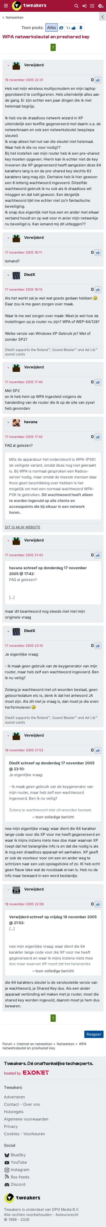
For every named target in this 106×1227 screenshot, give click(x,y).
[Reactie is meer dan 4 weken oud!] (24, 80)
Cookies (11, 1133)
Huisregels (13, 1111)
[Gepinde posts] (80, 27)
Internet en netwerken (34, 1044)
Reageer (94, 1034)
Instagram (20, 1169)
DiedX (29, 274)
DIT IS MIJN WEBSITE (22, 527)
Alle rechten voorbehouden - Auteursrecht (41, 1214)
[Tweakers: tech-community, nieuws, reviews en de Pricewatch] (29, 6)
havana (30, 421)
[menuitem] (76, 6)
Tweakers (12, 1209)
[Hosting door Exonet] (26, 1073)
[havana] (16, 423)
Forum (7, 1044)
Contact (11, 1104)
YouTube (19, 1162)
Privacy (11, 1126)
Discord (18, 1184)
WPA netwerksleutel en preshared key (44, 1046)
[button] (6, 6)
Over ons (31, 1104)
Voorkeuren (34, 1133)
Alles (51, 27)
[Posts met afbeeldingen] (61, 27)
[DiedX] (16, 275)
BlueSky (18, 1154)
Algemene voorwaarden (26, 1119)
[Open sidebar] (102, 16)
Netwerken (14, 17)
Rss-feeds (20, 1176)
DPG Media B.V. (65, 1209)
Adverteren (14, 1096)
